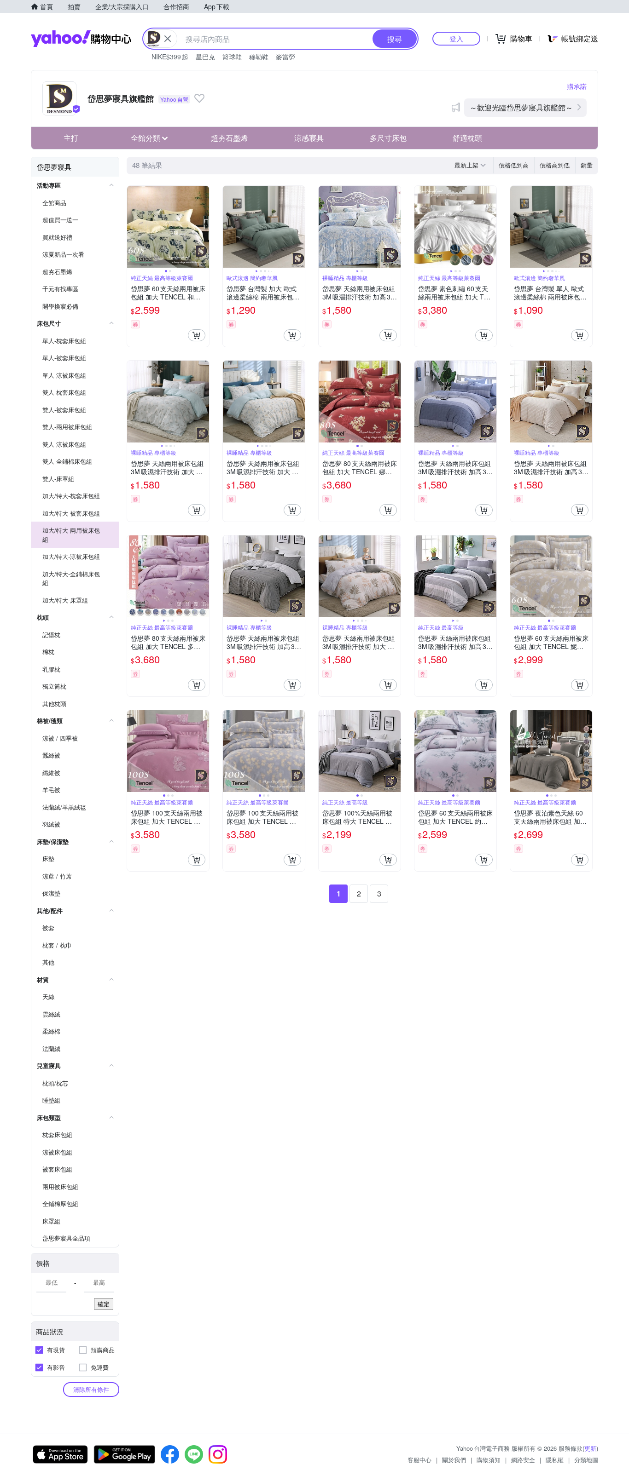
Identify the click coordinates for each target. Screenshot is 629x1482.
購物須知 (489, 1459)
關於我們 (454, 1459)
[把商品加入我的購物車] (196, 335)
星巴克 (205, 56)
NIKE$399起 (169, 56)
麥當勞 (285, 56)
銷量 (587, 165)
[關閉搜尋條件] (167, 38)
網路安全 (523, 1459)
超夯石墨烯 (229, 137)
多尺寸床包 (388, 137)
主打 (71, 137)
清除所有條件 (91, 1389)
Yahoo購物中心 (81, 39)
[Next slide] (203, 226)
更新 (590, 1448)
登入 (456, 38)
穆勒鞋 (258, 56)
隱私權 (555, 1459)
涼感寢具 (309, 137)
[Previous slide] (133, 226)
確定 (104, 1303)
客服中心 (419, 1459)
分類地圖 (586, 1459)
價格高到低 (555, 165)
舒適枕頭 (467, 137)
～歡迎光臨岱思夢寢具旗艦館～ (521, 107)
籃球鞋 (232, 56)
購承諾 (577, 86)
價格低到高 (514, 165)
